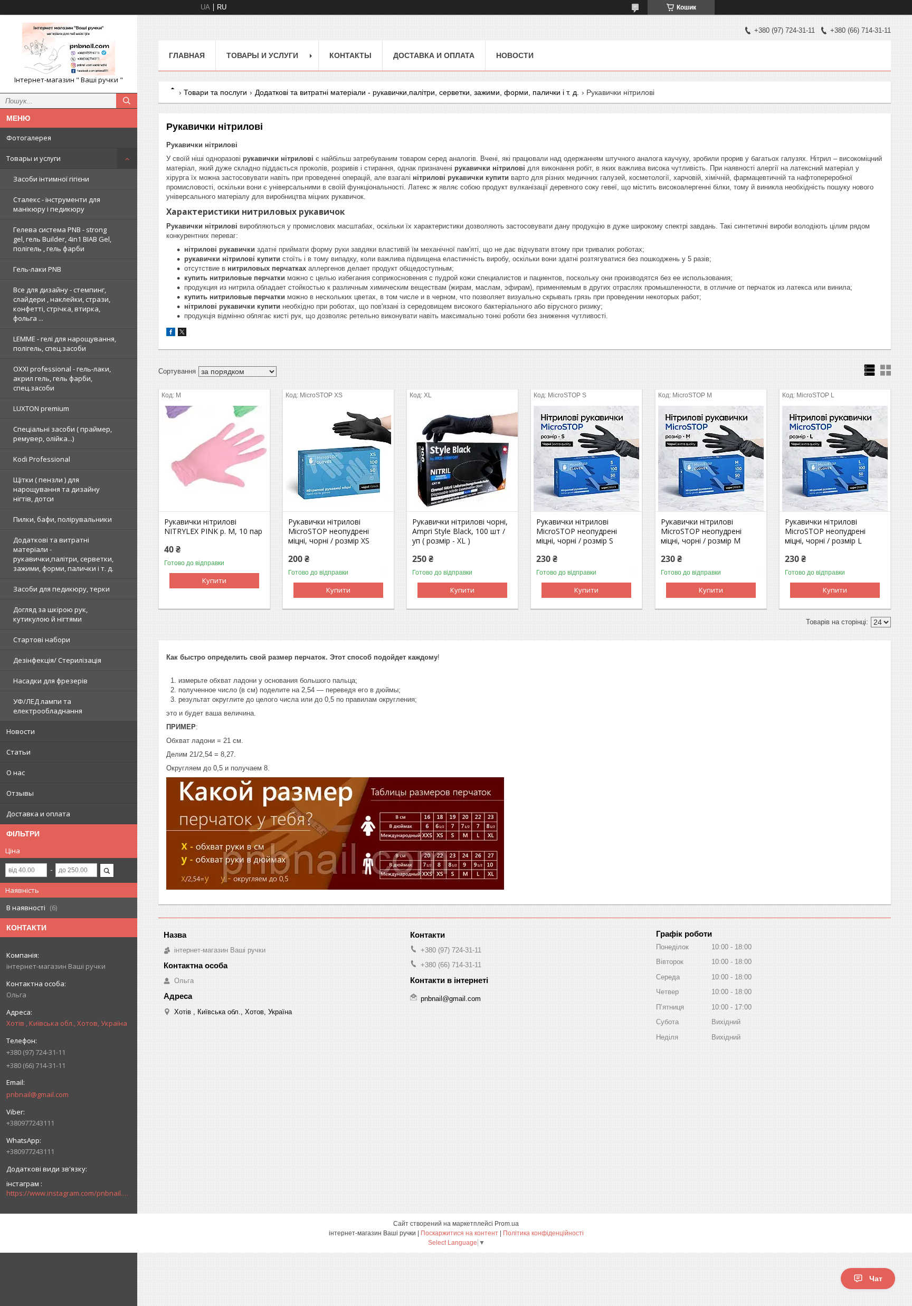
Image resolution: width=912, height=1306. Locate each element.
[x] (182, 334)
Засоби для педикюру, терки (61, 589)
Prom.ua (507, 1223)
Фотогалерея (28, 137)
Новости (20, 731)
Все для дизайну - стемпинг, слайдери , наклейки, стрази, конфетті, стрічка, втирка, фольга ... (61, 304)
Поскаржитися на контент (459, 1233)
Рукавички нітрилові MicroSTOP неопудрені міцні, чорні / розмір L (825, 531)
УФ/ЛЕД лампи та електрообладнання (47, 706)
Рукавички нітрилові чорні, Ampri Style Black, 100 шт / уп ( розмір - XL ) (460, 531)
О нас (15, 772)
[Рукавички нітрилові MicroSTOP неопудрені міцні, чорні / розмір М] (711, 458)
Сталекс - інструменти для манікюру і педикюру (56, 204)
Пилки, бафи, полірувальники (62, 519)
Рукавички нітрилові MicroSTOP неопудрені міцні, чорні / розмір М (701, 531)
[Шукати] (126, 101)
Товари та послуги (215, 92)
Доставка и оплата (38, 813)
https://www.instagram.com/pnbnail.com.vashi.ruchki (68, 1193)
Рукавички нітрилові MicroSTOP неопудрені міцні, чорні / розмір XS (328, 531)
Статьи (18, 752)
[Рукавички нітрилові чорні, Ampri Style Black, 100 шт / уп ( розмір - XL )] (462, 458)
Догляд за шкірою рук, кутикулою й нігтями (50, 614)
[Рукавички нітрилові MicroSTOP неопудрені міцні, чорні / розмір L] (835, 458)
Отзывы (20, 793)
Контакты (350, 55)
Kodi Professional (41, 459)
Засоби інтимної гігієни (51, 179)
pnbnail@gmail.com (37, 1094)
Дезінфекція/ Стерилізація (57, 660)
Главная (187, 55)
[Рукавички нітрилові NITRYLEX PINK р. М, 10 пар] (214, 458)
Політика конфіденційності (543, 1233)
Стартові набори (41, 639)
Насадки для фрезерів (50, 680)
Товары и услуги (33, 158)
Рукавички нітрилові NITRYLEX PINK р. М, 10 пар (213, 526)
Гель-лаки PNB (37, 269)
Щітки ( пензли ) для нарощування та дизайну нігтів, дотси (56, 489)
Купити (214, 580)
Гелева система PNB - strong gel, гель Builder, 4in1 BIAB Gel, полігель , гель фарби (62, 239)
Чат (875, 1278)
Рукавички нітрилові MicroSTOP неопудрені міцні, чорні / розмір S (576, 531)
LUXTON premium (41, 408)
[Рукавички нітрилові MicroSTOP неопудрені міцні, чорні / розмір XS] (338, 458)
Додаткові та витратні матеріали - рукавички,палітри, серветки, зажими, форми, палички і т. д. (63, 554)
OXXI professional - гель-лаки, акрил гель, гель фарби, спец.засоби (62, 378)
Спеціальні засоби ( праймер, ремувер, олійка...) (62, 433)
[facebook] (170, 334)
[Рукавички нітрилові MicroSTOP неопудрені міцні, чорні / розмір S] (586, 458)
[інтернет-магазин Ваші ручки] (68, 49)
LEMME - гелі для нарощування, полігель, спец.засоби (64, 343)
